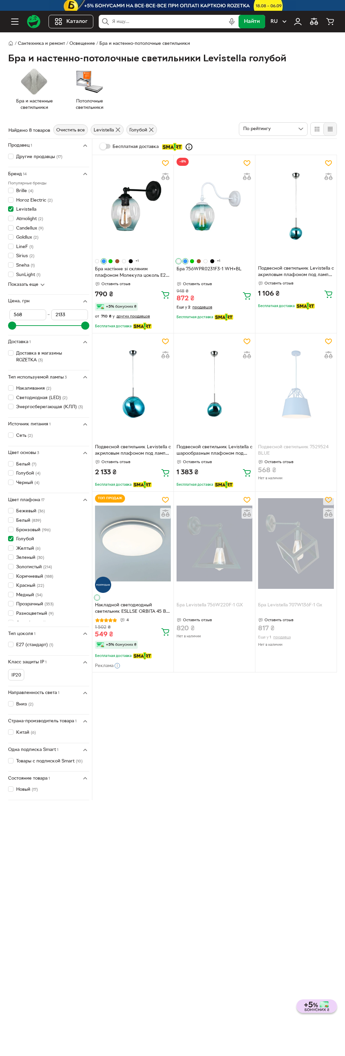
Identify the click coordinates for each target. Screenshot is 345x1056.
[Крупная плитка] (317, 129)
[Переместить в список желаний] (165, 163)
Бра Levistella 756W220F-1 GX (210, 605)
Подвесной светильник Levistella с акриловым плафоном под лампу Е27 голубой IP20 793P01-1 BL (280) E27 (133, 451)
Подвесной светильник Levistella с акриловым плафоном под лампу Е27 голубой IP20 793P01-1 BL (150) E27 (296, 272)
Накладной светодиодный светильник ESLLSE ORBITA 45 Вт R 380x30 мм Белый (131, 609)
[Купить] (165, 294)
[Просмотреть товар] (97, 261)
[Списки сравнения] (314, 21)
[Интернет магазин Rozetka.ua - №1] (33, 21)
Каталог (77, 21)
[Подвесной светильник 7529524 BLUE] (296, 385)
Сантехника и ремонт (41, 43)
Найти (252, 21)
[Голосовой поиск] (232, 21)
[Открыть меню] (15, 21)
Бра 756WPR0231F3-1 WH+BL (209, 269)
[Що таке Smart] (189, 147)
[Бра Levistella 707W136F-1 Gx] (296, 543)
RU (274, 21)
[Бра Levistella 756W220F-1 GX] (214, 543)
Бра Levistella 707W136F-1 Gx (290, 605)
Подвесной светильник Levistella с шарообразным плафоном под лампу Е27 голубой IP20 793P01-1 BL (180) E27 (214, 451)
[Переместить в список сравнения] (165, 176)
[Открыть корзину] (330, 21)
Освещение (82, 43)
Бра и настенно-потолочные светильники (144, 43)
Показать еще (23, 284)
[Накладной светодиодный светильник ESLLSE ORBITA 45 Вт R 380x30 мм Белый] (133, 543)
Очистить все (70, 130)
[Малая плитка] (330, 129)
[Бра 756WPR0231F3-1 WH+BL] (214, 207)
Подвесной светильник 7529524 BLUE (293, 450)
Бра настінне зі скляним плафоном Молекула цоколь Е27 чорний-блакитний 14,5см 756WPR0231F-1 (131, 273)
